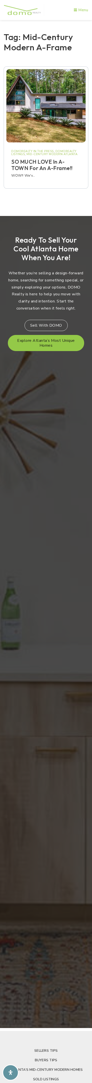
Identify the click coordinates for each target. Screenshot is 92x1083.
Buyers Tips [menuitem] (46, 1060)
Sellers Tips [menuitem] (46, 1050)
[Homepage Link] (22, 9)
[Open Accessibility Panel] (10, 1072)
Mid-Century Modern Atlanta (52, 154)
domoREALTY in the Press (32, 151)
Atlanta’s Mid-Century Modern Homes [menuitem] (46, 1069)
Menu (82, 10)
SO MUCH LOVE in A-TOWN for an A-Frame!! (42, 165)
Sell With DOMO (46, 325)
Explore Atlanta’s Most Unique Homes (46, 343)
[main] (46, 116)
